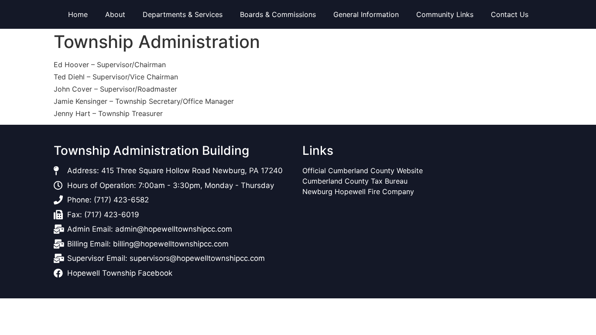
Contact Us (509, 14)
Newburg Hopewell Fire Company (358, 191)
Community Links (444, 14)
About (115, 14)
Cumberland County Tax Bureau (355, 181)
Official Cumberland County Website (363, 170)
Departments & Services (183, 14)
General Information (366, 14)
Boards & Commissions (278, 14)
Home (78, 14)
